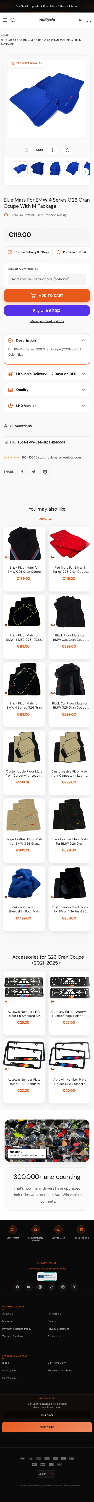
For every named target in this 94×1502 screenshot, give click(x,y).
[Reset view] (67, 150)
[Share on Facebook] (22, 471)
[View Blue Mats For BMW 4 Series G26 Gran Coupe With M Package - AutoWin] (20, 168)
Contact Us (54, 1336)
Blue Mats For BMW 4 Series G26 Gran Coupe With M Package (41, 42)
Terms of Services (12, 1336)
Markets (7, 1321)
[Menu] (5, 20)
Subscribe (47, 1427)
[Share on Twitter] (33, 471)
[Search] (15, 20)
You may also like (47, 509)
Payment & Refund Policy (16, 1328)
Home (4, 35)
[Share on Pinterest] (45, 471)
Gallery (52, 1321)
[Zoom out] (26, 150)
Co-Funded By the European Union (47, 1268)
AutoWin (24, 1485)
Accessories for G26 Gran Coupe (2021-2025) (48, 960)
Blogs (5, 1362)
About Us (7, 1313)
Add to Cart (51, 295)
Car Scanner (9, 1370)
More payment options (47, 321)
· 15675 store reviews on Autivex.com (51, 457)
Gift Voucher (9, 1378)
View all (47, 519)
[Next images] (85, 171)
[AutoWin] (47, 20)
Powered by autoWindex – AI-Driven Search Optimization (55, 1485)
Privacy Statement (58, 1328)
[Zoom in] (52, 150)
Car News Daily (57, 1362)
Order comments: (23, 269)
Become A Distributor (60, 1370)
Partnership (54, 1313)
